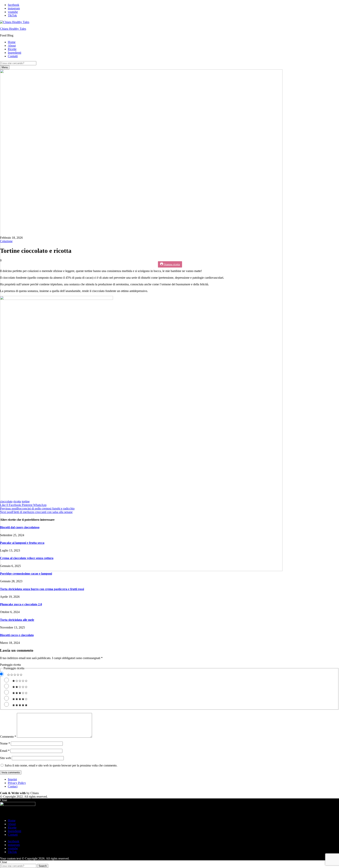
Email (5, 750)
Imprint (12, 779)
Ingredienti (14, 52)
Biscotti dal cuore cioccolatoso (19, 527)
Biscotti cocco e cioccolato (17, 635)
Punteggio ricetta (10, 664)
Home (11, 42)
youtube (13, 12)
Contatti (13, 56)
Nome (5, 743)
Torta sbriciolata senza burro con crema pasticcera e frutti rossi (42, 589)
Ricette (12, 49)
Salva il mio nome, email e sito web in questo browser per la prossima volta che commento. (61, 765)
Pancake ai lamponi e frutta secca (22, 542)
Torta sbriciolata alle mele (17, 619)
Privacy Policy (17, 783)
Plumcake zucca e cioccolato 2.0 (21, 604)
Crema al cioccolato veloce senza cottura (26, 558)
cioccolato (6, 501)
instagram (14, 8)
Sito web (5, 758)
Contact (12, 786)
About (12, 45)
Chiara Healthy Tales (13, 28)
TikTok (12, 15)
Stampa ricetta (171, 264)
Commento (8, 736)
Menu (5, 67)
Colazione (6, 241)
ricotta (17, 501)
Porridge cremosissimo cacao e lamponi (26, 573)
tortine (26, 501)
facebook (13, 4)
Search (43, 865)
